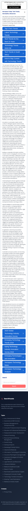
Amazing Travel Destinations (12, 479)
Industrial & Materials (10, 450)
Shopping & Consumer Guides (12, 474)
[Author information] (25, 12)
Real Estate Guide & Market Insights (14, 472)
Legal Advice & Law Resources (12, 462)
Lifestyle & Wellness (9, 464)
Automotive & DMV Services (12, 421)
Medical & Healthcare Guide (11, 467)
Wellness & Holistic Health (11, 481)
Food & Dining (8, 442)
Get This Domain (14, 7)
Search (14, 386)
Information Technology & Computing (15, 452)
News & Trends (8, 469)
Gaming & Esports (9, 445)
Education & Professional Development (15, 430)
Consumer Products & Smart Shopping (15, 428)
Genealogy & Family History (11, 447)
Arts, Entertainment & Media (12, 418)
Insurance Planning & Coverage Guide (14, 455)
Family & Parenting (9, 435)
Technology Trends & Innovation (13, 477)
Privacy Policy (8, 492)
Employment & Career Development (14, 433)
